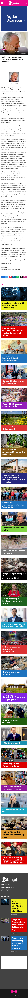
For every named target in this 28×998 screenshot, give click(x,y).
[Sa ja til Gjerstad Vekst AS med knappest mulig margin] (14, 823)
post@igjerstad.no (9, 890)
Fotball (4, 643)
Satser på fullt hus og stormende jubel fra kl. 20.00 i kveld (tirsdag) (13, 860)
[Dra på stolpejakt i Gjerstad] (14, 711)
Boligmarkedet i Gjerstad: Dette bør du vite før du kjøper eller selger (12, 331)
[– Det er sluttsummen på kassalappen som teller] (14, 615)
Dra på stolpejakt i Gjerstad (11, 721)
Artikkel (4, 377)
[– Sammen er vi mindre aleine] (14, 519)
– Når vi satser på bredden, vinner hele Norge (12, 601)
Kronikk (4, 471)
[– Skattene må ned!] (14, 734)
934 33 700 (8, 889)
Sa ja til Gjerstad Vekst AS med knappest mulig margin (13, 834)
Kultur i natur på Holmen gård (10, 428)
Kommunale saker (7, 352)
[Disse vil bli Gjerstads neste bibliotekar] (14, 395)
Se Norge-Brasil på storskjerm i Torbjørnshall (11, 649)
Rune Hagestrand (6, 51)
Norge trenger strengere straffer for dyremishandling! (14, 576)
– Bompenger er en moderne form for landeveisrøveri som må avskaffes (13, 478)
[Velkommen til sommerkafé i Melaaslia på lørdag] (14, 441)
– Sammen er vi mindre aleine (13, 529)
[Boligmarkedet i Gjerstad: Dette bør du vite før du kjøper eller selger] (14, 319)
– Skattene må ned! (11, 743)
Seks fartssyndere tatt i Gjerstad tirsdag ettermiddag (13, 305)
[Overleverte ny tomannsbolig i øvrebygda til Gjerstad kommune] (5, 938)
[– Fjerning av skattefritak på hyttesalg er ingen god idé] (14, 686)
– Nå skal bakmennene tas (13, 811)
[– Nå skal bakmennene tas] (14, 800)
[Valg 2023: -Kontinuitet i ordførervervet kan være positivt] (14, 43)
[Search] (26, 3)
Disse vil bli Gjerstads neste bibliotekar (12, 405)
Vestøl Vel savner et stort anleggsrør (13, 552)
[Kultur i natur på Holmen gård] (14, 418)
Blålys (4, 299)
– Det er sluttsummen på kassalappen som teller (13, 625)
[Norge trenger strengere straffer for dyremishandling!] (14, 565)
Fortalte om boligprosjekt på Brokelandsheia (10, 358)
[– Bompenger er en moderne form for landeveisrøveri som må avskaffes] (14, 466)
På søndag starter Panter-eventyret (10, 765)
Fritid (4, 499)
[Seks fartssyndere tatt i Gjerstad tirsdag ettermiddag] (14, 294)
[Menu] (2, 3)
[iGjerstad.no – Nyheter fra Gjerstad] (14, 3)
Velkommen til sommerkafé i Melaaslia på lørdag (13, 452)
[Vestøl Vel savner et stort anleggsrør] (14, 542)
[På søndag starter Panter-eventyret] (14, 755)
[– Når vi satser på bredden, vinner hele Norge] (14, 590)
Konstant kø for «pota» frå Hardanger (13, 382)
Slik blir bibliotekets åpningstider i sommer (12, 788)
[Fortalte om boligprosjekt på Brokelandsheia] (14, 347)
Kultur (4, 423)
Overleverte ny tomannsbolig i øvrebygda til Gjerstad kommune (18, 943)
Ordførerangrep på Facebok (11, 673)
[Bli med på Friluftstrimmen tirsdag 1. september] (14, 494)
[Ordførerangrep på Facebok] (14, 663)
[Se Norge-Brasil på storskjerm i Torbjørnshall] (14, 638)
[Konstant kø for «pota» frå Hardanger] (14, 372)
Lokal (4, 49)
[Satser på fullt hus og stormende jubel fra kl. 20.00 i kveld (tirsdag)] (14, 849)
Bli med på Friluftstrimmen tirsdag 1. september (13, 505)
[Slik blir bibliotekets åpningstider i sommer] (14, 778)
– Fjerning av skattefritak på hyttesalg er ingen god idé (13, 697)
